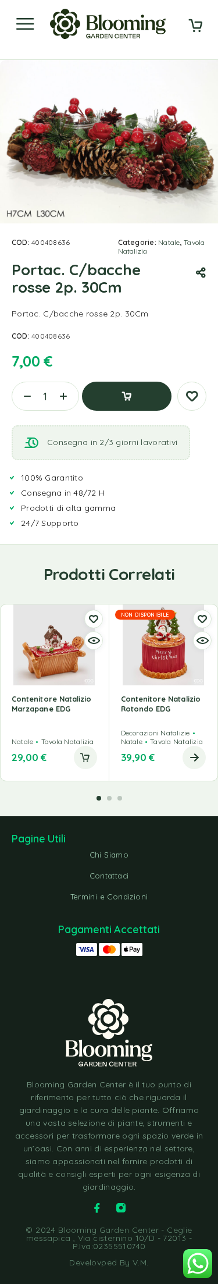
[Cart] (195, 26)
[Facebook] (97, 1207)
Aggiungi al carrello (126, 396)
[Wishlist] (191, 396)
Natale (169, 242)
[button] (85, 757)
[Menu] (25, 23)
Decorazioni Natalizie (155, 732)
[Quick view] (93, 640)
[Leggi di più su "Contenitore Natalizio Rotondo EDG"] (194, 757)
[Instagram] (121, 1207)
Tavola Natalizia (67, 741)
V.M (139, 1262)
